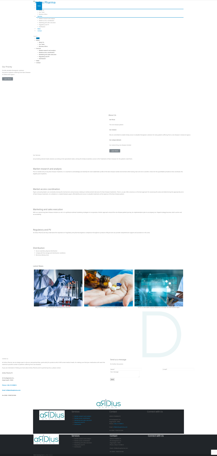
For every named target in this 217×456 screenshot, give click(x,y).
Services (40, 16)
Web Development (38, 455)
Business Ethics (43, 46)
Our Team (42, 44)
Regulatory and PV (44, 24)
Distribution (42, 58)
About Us (41, 10)
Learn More (36, 176)
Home (38, 38)
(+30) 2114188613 (118, 423)
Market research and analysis (47, 18)
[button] (7, 79)
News (37, 60)
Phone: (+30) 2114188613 (9, 385)
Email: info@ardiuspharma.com (11, 390)
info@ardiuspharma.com (120, 427)
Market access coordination (46, 20)
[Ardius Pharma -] (44, 2)
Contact (40, 31)
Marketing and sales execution (47, 22)
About (39, 8)
